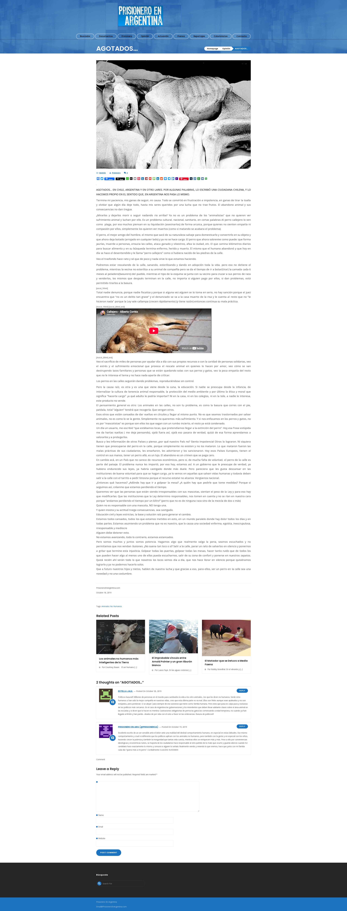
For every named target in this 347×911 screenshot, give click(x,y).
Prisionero (116, 173)
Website (101, 838)
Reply (242, 690)
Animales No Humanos (112, 606)
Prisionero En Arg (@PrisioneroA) (138, 726)
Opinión (226, 49)
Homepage (212, 49)
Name (101, 815)
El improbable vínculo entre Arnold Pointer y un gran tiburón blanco (172, 661)
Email (100, 826)
